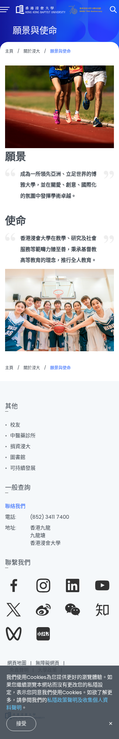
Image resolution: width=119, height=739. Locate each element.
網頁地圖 (16, 663)
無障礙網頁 (47, 663)
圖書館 (17, 457)
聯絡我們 (15, 506)
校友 (15, 424)
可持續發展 (23, 468)
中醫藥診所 (23, 435)
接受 (21, 723)
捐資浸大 (20, 446)
